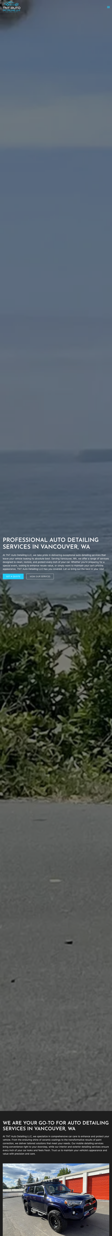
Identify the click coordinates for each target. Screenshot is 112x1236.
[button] (108, 7)
